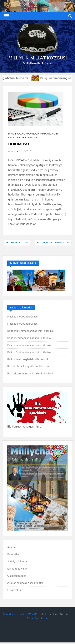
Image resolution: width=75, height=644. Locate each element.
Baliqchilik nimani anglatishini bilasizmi (30, 330)
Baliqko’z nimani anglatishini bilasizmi (29, 352)
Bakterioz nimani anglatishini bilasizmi (30, 373)
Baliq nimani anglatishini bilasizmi (27, 359)
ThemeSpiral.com (37, 618)
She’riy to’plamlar (17, 561)
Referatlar (13, 554)
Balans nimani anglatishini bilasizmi (28, 366)
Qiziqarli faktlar (16, 575)
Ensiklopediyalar (17, 568)
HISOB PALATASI (19, 242)
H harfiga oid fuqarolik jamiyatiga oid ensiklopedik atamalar (33, 135)
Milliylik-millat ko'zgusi (37, 57)
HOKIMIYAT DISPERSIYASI (51, 242)
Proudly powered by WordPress (22, 614)
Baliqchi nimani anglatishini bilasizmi (29, 337)
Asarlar (11, 547)
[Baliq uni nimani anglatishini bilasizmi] (28, 78)
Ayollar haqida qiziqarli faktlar (25, 582)
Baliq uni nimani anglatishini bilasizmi (29, 345)
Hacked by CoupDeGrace (22, 316)
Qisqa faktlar (15, 589)
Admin (11, 151)
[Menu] (6, 16)
